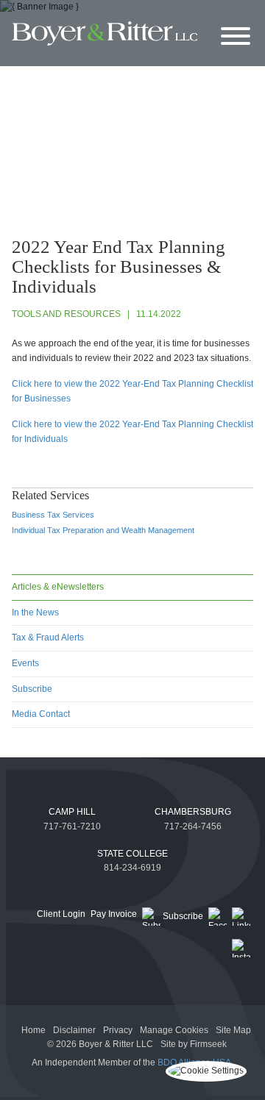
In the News (35, 612)
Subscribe (32, 689)
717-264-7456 (193, 826)
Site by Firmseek (193, 1044)
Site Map (233, 1030)
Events (25, 663)
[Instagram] (241, 948)
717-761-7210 (72, 826)
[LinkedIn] (241, 916)
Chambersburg (193, 812)
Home (33, 1030)
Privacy (117, 1030)
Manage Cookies (174, 1030)
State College (132, 854)
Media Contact (41, 714)
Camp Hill (72, 812)
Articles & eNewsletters (58, 587)
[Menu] (235, 37)
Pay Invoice (114, 914)
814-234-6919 (132, 868)
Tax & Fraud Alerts (48, 637)
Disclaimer (74, 1030)
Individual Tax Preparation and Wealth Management (103, 530)
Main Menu (99, 14)
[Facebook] (217, 916)
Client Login (61, 914)
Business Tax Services (53, 514)
